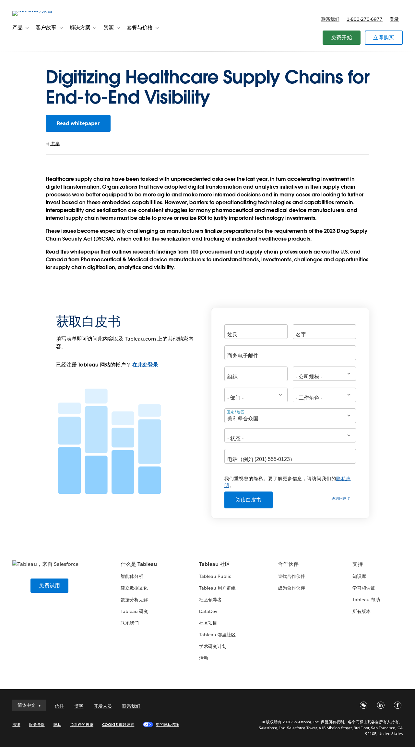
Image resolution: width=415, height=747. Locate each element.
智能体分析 (132, 576)
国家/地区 (235, 411)
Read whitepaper (78, 123)
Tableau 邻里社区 (217, 635)
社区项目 (208, 623)
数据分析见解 (134, 600)
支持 (357, 564)
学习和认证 (363, 588)
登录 (394, 19)
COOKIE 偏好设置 (118, 724)
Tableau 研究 (134, 611)
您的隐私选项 (167, 724)
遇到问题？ (341, 498)
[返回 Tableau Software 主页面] (36, 10)
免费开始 (341, 37)
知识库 (359, 576)
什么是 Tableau (139, 564)
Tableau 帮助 (366, 600)
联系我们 (330, 19)
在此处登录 (145, 364)
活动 (203, 658)
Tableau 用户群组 (217, 588)
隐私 (57, 724)
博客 (78, 706)
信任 (59, 706)
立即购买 (383, 37)
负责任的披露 (81, 724)
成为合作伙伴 (291, 588)
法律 (16, 724)
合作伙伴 (288, 564)
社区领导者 (210, 600)
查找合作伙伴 (291, 576)
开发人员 (103, 706)
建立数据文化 (134, 588)
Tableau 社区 (214, 564)
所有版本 (361, 611)
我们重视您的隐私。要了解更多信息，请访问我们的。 (287, 482)
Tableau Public (215, 576)
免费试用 (49, 585)
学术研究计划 (212, 646)
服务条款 (36, 724)
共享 (55, 143)
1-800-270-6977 (365, 19)
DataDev (208, 611)
